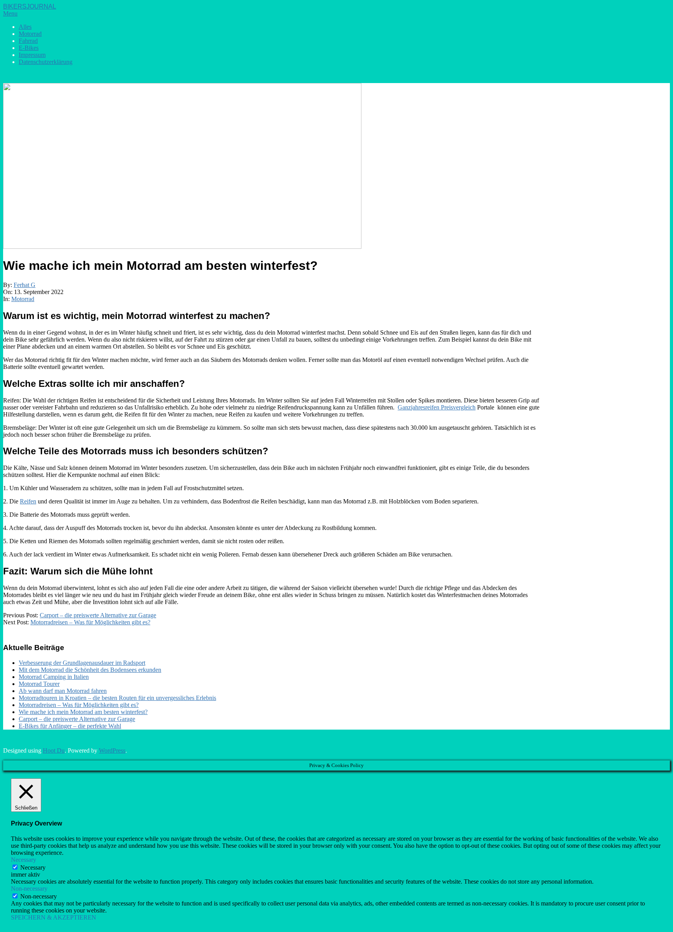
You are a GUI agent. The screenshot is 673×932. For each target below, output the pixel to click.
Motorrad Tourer (39, 683)
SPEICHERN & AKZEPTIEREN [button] (53, 917)
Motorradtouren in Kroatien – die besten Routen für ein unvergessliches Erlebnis (117, 698)
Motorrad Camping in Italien (54, 676)
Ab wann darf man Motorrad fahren (63, 690)
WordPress (112, 750)
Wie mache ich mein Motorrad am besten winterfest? (83, 712)
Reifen (28, 501)
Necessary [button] (23, 859)
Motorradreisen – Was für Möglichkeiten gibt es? (90, 622)
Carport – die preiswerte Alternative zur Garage (98, 615)
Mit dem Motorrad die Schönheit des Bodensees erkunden (90, 669)
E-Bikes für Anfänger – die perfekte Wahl (70, 726)
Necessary (33, 867)
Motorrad (22, 299)
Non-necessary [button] (29, 888)
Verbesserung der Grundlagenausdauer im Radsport (82, 662)
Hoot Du (54, 750)
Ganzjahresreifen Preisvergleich (437, 407)
